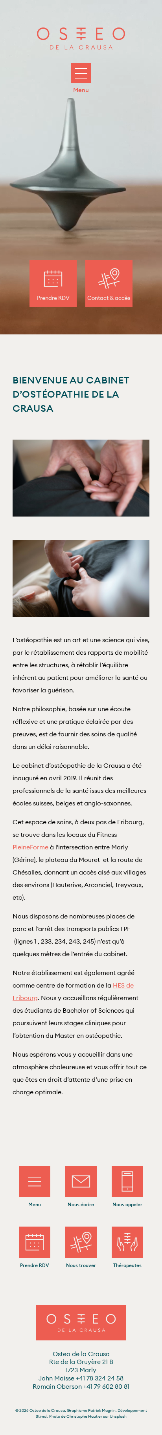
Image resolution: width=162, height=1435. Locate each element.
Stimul (41, 1416)
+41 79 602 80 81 (81, 1386)
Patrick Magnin (102, 1410)
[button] (81, 74)
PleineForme (30, 847)
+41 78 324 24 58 (81, 1378)
